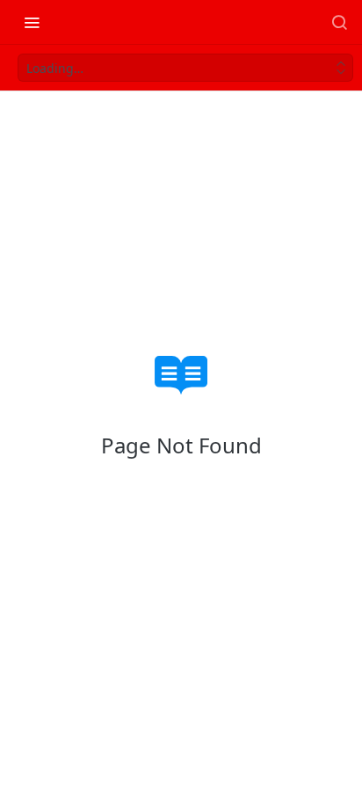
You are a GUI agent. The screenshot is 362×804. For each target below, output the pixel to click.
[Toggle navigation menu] (32, 22)
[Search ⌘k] (339, 22)
